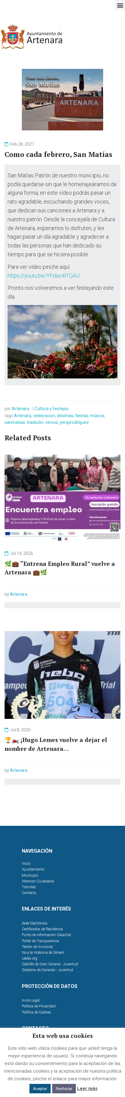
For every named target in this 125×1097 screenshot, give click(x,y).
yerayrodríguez (74, 422)
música (97, 415)
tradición (35, 422)
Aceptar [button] (40, 1088)
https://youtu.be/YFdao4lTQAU (44, 275)
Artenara (20, 408)
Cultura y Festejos (52, 408)
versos (51, 422)
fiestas (81, 415)
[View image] (62, 341)
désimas (65, 415)
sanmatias (15, 422)
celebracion (44, 415)
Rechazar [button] (64, 1088)
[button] (120, 5)
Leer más (87, 1088)
